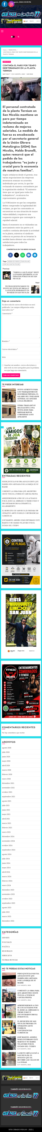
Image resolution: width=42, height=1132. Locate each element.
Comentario (7, 313)
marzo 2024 (6, 876)
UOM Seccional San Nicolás (11, 264)
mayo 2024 (6, 868)
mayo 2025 (6, 814)
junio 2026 (6, 757)
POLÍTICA (6, 947)
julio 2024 (6, 859)
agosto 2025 (6, 801)
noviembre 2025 (8, 788)
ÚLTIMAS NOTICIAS (10, 960)
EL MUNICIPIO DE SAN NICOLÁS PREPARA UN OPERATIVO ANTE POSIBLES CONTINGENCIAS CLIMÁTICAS (20, 513)
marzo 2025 (6, 823)
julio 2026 (6, 752)
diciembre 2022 (8, 921)
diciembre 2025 (8, 783)
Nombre (6, 341)
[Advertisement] (31, 36)
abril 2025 (6, 819)
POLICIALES (7, 942)
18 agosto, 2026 (25, 1049)
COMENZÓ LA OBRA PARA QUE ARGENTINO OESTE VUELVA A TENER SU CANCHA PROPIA (9, 995)
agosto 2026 (6, 748)
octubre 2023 (7, 899)
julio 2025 (6, 805)
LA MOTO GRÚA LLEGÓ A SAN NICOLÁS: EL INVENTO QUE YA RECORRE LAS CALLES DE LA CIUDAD (9, 1059)
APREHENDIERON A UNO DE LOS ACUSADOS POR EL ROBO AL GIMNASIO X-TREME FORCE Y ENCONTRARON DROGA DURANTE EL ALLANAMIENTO (20, 502)
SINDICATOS (6, 62)
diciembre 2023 (8, 890)
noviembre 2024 (8, 841)
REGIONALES (7, 951)
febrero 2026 (7, 774)
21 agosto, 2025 (19, 74)
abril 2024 (6, 872)
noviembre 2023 (8, 894)
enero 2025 (6, 832)
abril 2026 (6, 765)
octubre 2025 (7, 792)
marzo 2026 (6, 770)
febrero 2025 (7, 827)
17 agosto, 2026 (25, 1065)
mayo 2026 (6, 761)
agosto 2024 (6, 854)
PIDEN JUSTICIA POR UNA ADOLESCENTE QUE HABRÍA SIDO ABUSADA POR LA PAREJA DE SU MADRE (20, 484)
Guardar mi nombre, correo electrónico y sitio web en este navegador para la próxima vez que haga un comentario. (21, 367)
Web (4, 357)
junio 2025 (6, 810)
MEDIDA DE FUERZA (14, 261)
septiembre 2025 (8, 796)
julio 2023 (6, 912)
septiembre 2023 (8, 903)
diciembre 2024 (8, 836)
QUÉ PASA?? (7, 74)
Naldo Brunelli (25, 261)
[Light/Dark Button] (13, 37)
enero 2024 (6, 885)
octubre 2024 (7, 845)
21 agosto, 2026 (25, 985)
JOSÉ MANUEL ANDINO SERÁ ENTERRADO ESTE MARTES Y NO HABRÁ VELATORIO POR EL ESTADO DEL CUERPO (21, 522)
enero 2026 (6, 779)
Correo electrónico (10, 349)
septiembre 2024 (8, 850)
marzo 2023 (6, 916)
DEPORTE (5, 938)
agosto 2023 (6, 907)
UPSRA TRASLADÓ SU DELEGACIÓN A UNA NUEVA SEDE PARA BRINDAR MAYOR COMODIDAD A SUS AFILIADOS (9, 411)
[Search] (18, 37)
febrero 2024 (7, 881)
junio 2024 (6, 863)
